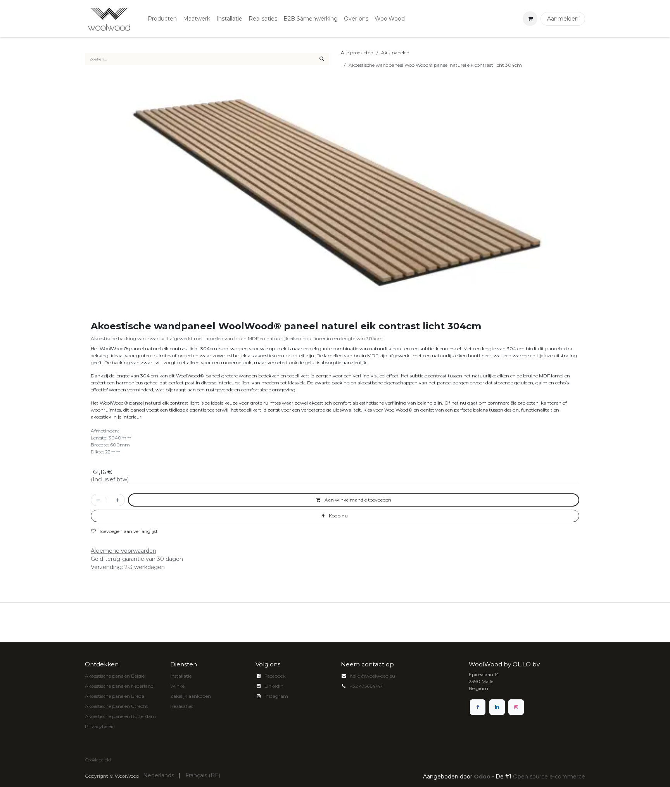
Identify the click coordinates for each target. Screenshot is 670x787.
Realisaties (181, 706)
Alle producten (357, 52)
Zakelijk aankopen (190, 696)
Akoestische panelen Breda (114, 696)
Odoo (483, 776)
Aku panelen (395, 52)
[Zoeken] (321, 59)
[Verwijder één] (97, 500)
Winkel (178, 686)
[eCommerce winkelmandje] (530, 18)
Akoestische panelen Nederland (119, 686)
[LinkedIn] (497, 707)
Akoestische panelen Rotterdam (120, 716)
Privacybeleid (100, 726)
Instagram (276, 696)
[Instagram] (516, 707)
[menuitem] (162, 19)
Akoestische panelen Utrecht (116, 706)
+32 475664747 (366, 686)
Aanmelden (562, 18)
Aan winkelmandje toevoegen (357, 500)
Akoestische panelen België (115, 676)
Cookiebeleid (98, 760)
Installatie (181, 676)
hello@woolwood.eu (372, 676)
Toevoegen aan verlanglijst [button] (128, 531)
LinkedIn (273, 686)
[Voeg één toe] (118, 500)
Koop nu (338, 516)
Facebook (275, 676)
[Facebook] (477, 707)
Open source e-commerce (549, 776)
